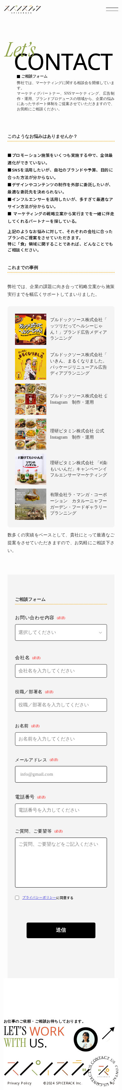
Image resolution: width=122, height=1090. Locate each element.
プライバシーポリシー (39, 897)
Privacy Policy (20, 1083)
